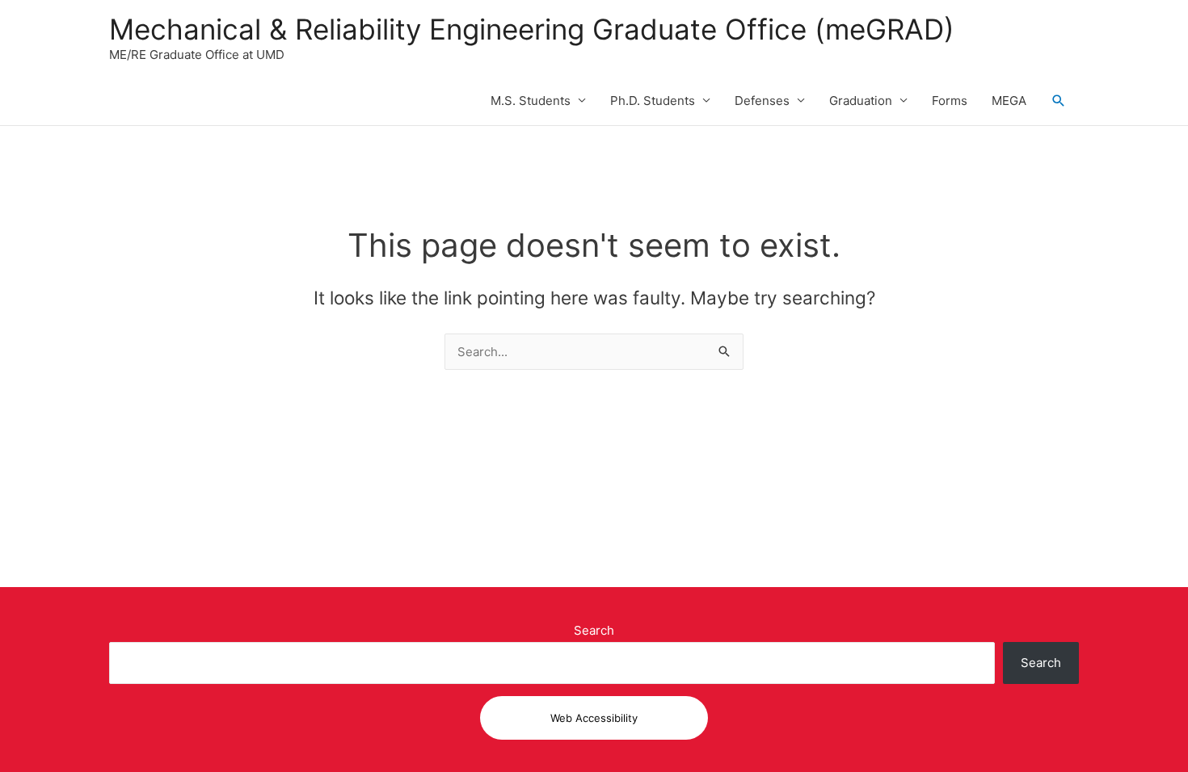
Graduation (860, 100)
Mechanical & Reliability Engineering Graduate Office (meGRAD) (531, 29)
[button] (1059, 101)
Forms (949, 100)
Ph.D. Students (652, 100)
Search (594, 630)
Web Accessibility (594, 717)
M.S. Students (531, 100)
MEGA (1009, 100)
